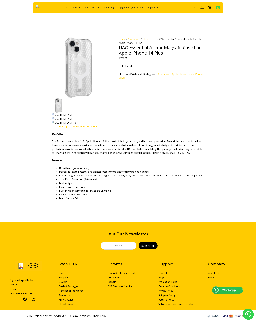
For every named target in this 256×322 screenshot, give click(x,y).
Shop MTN (90, 7)
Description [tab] (65, 126)
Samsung (109, 7)
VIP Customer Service (21, 293)
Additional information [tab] (85, 126)
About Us (213, 273)
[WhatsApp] (217, 7)
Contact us (164, 273)
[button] (194, 7)
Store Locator (66, 304)
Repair (12, 289)
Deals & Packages (68, 286)
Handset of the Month (71, 290)
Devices (63, 281)
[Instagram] (32, 299)
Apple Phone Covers (183, 74)
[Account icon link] (201, 7)
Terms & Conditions (169, 286)
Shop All (63, 277)
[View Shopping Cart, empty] (209, 7)
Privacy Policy (165, 290)
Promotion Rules (167, 281)
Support (151, 7)
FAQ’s (161, 277)
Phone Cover (150, 39)
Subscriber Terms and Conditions (177, 304)
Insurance (14, 284)
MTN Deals (71, 7)
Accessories (134, 39)
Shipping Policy (166, 295)
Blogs (211, 277)
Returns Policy (166, 299)
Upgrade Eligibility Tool (130, 7)
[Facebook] (24, 299)
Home (122, 39)
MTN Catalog (66, 299)
